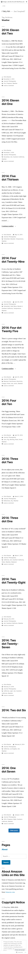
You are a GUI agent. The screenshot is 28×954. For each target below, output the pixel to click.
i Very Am (6, 11)
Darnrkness (12, 381)
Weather (15, 83)
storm (15, 383)
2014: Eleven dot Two (10, 31)
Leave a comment (9, 85)
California (6, 560)
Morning (12, 439)
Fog (8, 439)
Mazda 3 (19, 306)
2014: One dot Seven (9, 769)
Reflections (7, 500)
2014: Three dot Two (10, 460)
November (7, 157)
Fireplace (9, 83)
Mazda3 (12, 239)
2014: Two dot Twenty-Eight (13, 580)
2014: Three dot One (10, 519)
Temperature (19, 239)
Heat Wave (13, 306)
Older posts (14, 830)
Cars (5, 439)
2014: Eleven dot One (10, 102)
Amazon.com (10, 892)
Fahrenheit (7, 239)
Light (11, 691)
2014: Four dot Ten (9, 402)
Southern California (18, 157)
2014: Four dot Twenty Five (11, 329)
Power (8, 383)
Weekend (14, 562)
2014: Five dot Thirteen (10, 177)
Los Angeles (13, 749)
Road (16, 439)
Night (14, 819)
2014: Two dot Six (14, 710)
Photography (12, 81)
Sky (12, 500)
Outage (4, 383)
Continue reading (8, 226)
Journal (6, 81)
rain (11, 157)
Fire (5, 83)
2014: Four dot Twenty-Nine (13, 259)
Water (3, 562)
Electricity (19, 381)
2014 (5, 819)
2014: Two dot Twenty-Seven (10, 644)
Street (20, 439)
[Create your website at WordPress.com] (14, 1)
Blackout (6, 381)
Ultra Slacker (7, 77)
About (5, 849)
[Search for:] (14, 856)
